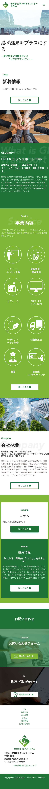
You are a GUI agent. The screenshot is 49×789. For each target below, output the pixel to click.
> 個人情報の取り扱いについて (24, 765)
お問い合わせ (24, 724)
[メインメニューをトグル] (44, 4)
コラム (24, 718)
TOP (24, 709)
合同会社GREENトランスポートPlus (24, 4)
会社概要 (24, 715)
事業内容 (24, 712)
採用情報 (24, 721)
